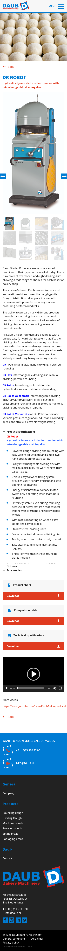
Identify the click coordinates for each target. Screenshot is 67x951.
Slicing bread (10, 833)
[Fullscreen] (60, 688)
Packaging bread (13, 839)
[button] (33, 674)
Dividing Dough (12, 818)
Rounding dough (13, 813)
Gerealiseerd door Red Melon (17, 946)
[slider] (30, 688)
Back (11, 67)
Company (8, 793)
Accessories (14, 570)
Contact (7, 858)
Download (13, 596)
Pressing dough (12, 828)
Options (12, 566)
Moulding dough (13, 823)
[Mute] (55, 688)
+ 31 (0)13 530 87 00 (28, 750)
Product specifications (21, 431)
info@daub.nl (25, 763)
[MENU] (61, 6)
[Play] (6, 688)
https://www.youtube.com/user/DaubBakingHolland (34, 706)
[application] (33, 674)
